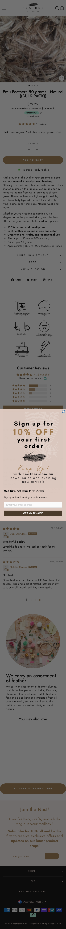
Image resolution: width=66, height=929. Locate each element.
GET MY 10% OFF (33, 513)
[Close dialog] (63, 411)
